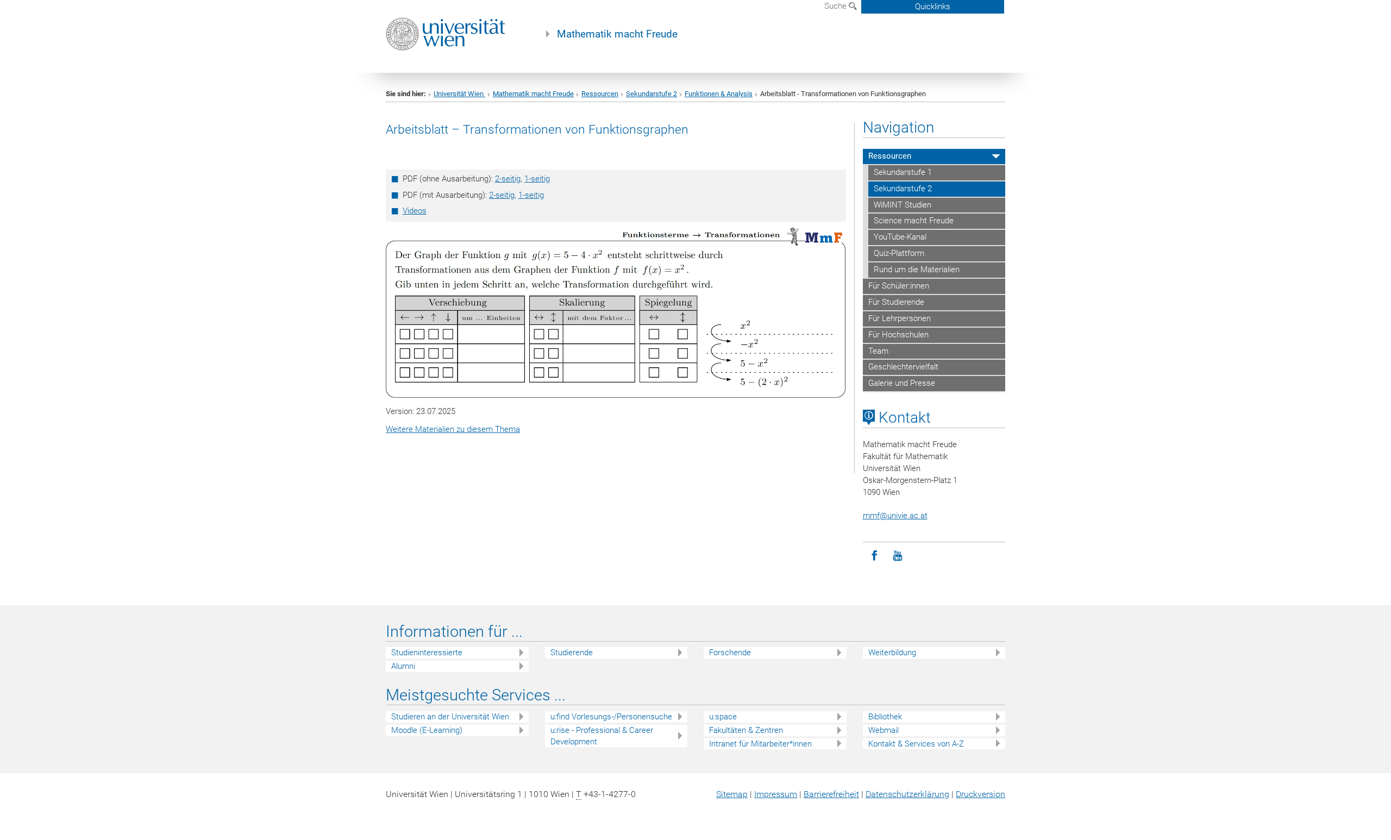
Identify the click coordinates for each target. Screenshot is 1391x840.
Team (878, 351)
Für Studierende (896, 302)
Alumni (403, 666)
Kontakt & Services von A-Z (916, 744)
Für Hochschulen (898, 335)
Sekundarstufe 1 (903, 172)
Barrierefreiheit (831, 794)
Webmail (883, 730)
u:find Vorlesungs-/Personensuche (611, 717)
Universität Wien (459, 94)
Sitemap (732, 794)
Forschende (730, 652)
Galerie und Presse (901, 383)
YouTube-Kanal (900, 237)
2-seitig (508, 179)
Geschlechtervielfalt (903, 367)
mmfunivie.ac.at (895, 516)
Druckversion (980, 794)
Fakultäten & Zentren (746, 730)
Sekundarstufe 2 (651, 94)
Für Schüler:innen (898, 286)
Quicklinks (932, 6)
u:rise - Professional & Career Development (601, 736)
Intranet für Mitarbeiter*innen (760, 744)
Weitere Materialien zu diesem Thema (453, 429)
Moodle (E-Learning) (426, 730)
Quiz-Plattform (899, 253)
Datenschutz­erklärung (907, 794)
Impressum (775, 794)
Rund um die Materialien (917, 269)
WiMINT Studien (902, 205)
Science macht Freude (914, 220)
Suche (836, 6)
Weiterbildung (892, 652)
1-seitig (537, 179)
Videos (415, 211)
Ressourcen (599, 94)
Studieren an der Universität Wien (450, 717)
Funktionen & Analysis (719, 94)
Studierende (571, 652)
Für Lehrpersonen (899, 318)
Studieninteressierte (426, 652)
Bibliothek (885, 717)
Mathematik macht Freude (617, 34)
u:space (723, 717)
